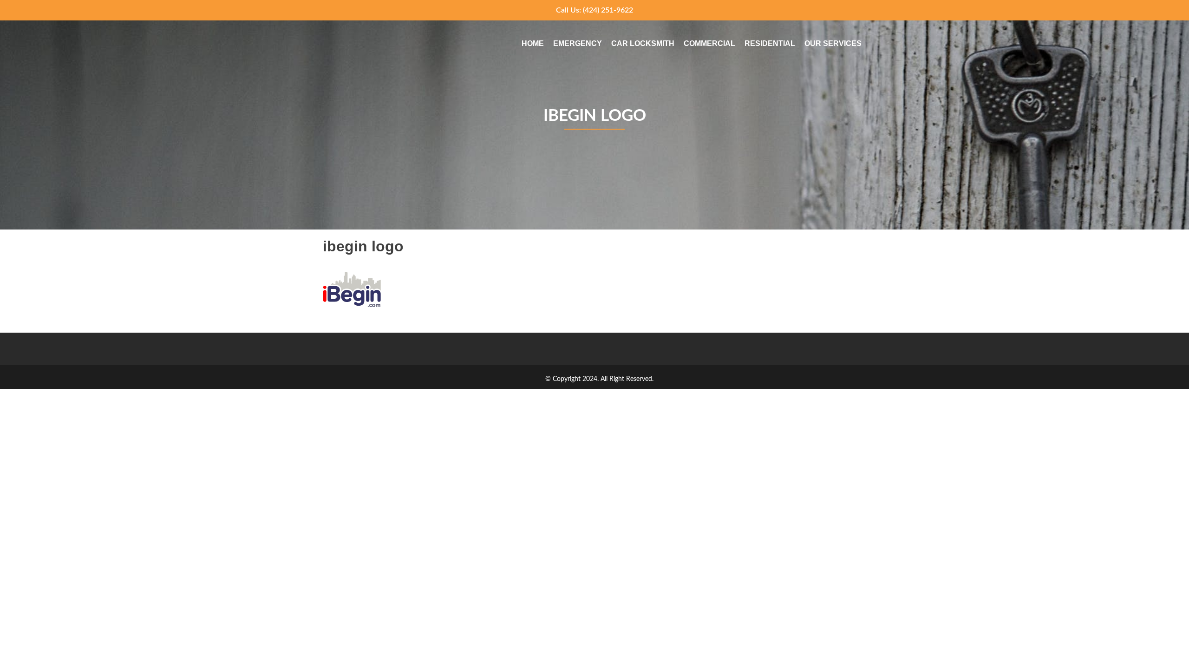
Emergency (577, 43)
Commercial (709, 43)
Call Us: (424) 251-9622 (594, 10)
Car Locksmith (642, 43)
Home (533, 43)
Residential (770, 43)
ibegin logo (594, 116)
